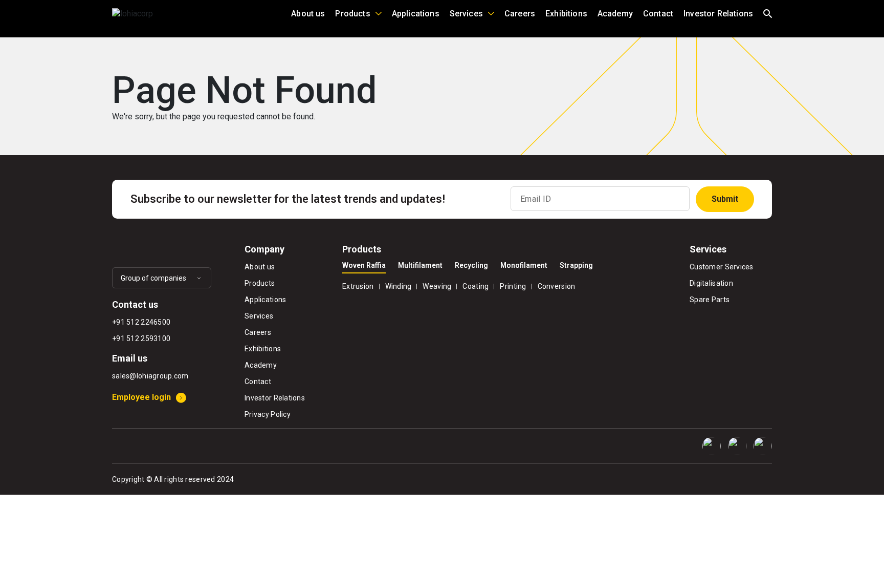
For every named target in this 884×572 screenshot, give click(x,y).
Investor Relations (718, 13)
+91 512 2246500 (141, 322)
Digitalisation (711, 283)
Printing (513, 286)
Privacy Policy (268, 414)
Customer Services (722, 267)
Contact (658, 13)
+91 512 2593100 (141, 338)
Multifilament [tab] (420, 265)
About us (308, 13)
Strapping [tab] (576, 265)
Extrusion (358, 286)
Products (352, 13)
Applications (415, 13)
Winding (398, 286)
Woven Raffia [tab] (364, 265)
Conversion (557, 286)
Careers (519, 13)
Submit (725, 199)
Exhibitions (566, 13)
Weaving (437, 286)
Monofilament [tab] (523, 265)
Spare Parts (710, 299)
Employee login (141, 397)
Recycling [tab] (471, 265)
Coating (475, 286)
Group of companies (153, 278)
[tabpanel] (508, 285)
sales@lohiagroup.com (150, 376)
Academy (615, 13)
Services (466, 13)
